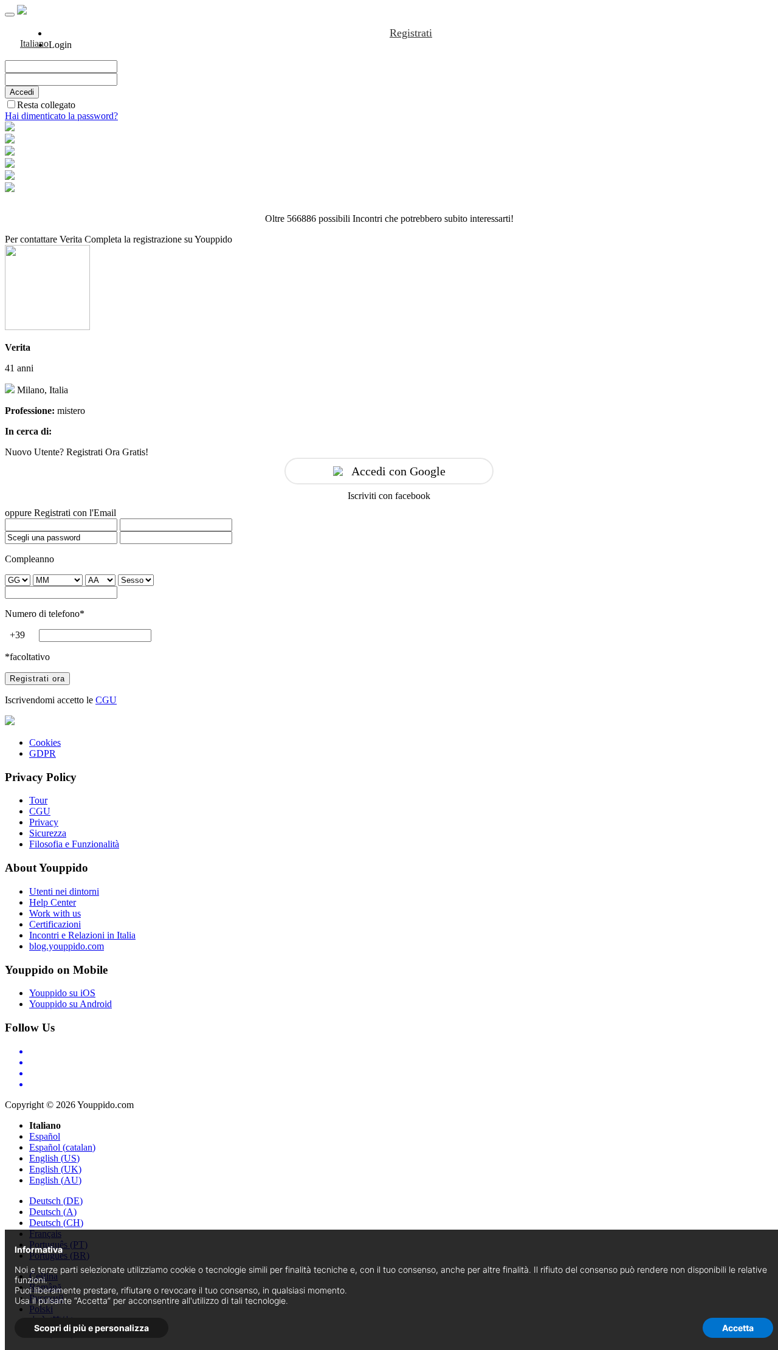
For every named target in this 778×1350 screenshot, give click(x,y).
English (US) (54, 1158)
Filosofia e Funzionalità (74, 844)
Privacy (43, 822)
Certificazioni (55, 924)
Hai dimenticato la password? (61, 116)
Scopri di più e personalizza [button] (91, 1328)
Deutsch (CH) (56, 1222)
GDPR (42, 753)
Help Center (52, 902)
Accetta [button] (738, 1328)
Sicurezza (47, 833)
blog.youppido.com (66, 946)
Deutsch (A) (53, 1212)
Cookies (45, 742)
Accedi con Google (398, 471)
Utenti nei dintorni (64, 891)
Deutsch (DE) (56, 1201)
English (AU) (55, 1180)
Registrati (411, 33)
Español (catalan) (62, 1147)
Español (44, 1136)
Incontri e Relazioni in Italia (82, 935)
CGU (106, 700)
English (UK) (55, 1169)
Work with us (55, 913)
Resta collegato (46, 105)
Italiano (34, 43)
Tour (38, 800)
